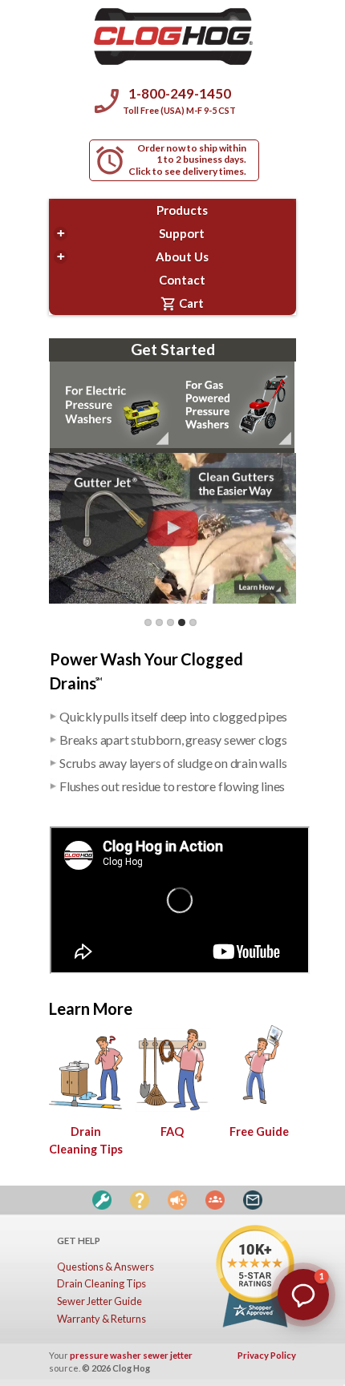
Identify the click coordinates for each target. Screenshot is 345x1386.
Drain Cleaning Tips (86, 1140)
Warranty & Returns (101, 1318)
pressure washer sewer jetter (131, 1355)
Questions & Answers (105, 1266)
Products (182, 210)
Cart (182, 304)
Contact (182, 280)
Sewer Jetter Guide (99, 1301)
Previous (131, 613)
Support (131, 233)
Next (262, 613)
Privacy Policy (266, 1355)
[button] (303, 1294)
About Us (133, 257)
